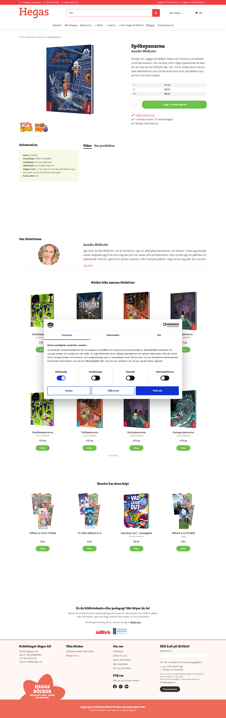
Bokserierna (72, 655)
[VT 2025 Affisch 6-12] (94, 495)
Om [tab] (159, 335)
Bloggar (150, 25)
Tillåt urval (113, 390)
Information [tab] (113, 335)
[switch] (95, 378)
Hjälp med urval (70, 2)
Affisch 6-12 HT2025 (183, 533)
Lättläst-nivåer (52, 2)
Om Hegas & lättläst (132, 25)
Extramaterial (165, 25)
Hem (21, 37)
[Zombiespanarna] (42, 311)
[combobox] (176, 13)
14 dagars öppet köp (31, 2)
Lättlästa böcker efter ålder (80, 651)
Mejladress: (166, 651)
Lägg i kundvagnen (174, 104)
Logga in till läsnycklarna (168, 2)
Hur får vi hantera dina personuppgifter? (181, 662)
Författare (118, 651)
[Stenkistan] (89, 311)
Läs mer (88, 265)
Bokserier (85, 25)
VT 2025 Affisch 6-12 (89, 533)
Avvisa (68, 390)
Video (87, 146)
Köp (42, 349)
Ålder (100, 25)
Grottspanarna (183, 334)
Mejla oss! (135, 622)
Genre (111, 25)
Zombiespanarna (42, 334)
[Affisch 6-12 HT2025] (188, 495)
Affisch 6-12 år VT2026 (43, 533)
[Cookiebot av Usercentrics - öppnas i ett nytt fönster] (165, 325)
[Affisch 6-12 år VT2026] (47, 495)
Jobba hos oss (120, 655)
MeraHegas (71, 25)
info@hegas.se (34, 661)
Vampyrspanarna (183, 432)
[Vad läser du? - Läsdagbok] (141, 495)
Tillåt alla (157, 390)
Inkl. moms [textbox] (174, 13)
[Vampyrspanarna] (183, 409)
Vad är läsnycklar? (122, 659)
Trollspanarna (89, 432)
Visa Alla (113, 455)
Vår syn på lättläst (122, 668)
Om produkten (104, 146)
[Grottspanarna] (183, 311)
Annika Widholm (143, 51)
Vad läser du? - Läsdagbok (136, 533)
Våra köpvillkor (120, 664)
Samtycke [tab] (67, 335)
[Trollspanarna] (136, 311)
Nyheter (57, 25)
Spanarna (41, 37)
